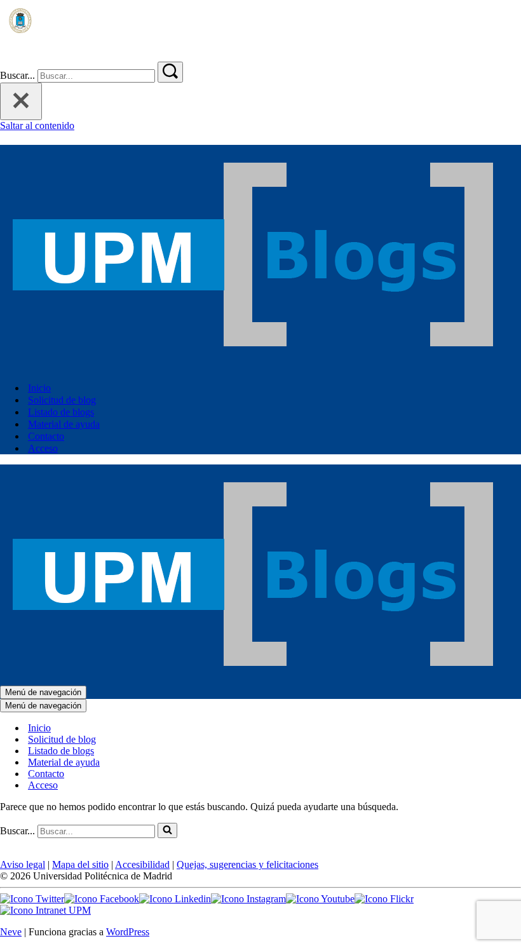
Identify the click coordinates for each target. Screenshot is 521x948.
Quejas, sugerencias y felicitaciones (247, 864)
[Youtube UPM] (320, 898)
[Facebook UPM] (101, 898)
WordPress (127, 931)
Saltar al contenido (37, 125)
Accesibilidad (142, 864)
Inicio (39, 388)
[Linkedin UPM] (175, 898)
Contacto (46, 436)
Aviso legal (22, 864)
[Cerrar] (21, 101)
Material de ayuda (64, 424)
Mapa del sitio (80, 864)
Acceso (43, 448)
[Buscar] (7, 55)
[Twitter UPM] (32, 898)
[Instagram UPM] (248, 898)
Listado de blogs (61, 412)
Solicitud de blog (62, 400)
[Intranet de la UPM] (45, 910)
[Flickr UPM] (384, 898)
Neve (11, 931)
